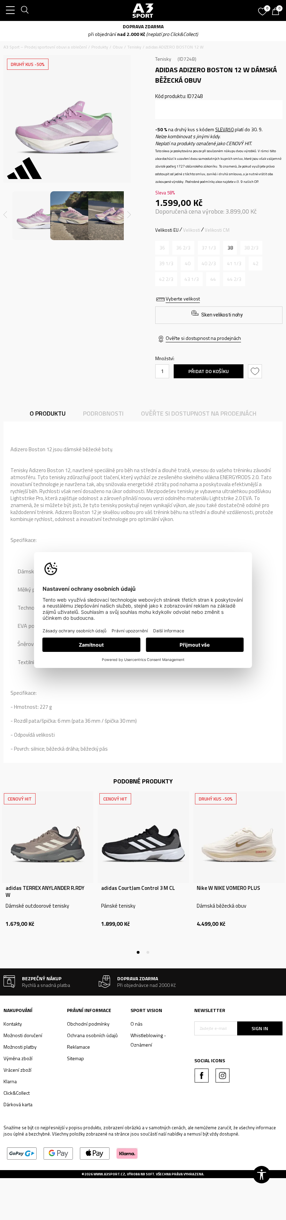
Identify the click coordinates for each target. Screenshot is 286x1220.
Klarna (10, 1081)
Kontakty (12, 1023)
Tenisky (134, 47)
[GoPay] (22, 1153)
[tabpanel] (48, 871)
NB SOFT (147, 1174)
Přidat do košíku (208, 371)
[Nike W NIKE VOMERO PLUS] (239, 837)
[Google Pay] (58, 1153)
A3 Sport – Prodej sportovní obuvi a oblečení (45, 47)
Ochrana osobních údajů (92, 1035)
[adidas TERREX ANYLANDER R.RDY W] (47, 837)
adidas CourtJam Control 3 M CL (138, 888)
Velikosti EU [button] (167, 229)
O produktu (48, 413)
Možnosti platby (20, 1046)
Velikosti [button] (191, 229)
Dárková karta (17, 1104)
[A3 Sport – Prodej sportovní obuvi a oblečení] (143, 10)
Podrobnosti (103, 413)
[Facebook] (202, 1076)
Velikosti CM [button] (217, 229)
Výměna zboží (17, 1058)
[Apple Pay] (95, 1153)
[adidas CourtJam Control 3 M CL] (143, 837)
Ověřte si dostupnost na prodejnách (203, 338)
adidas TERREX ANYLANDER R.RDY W (45, 892)
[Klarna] (127, 1153)
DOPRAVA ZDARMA (143, 26)
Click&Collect (16, 1092)
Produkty (99, 47)
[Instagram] (222, 1076)
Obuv (118, 47)
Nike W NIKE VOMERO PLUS (228, 888)
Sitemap (75, 1058)
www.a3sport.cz (109, 1174)
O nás (136, 1023)
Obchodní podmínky (88, 1023)
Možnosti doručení (22, 1035)
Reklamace (78, 1046)
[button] (256, 371)
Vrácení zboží (17, 1069)
